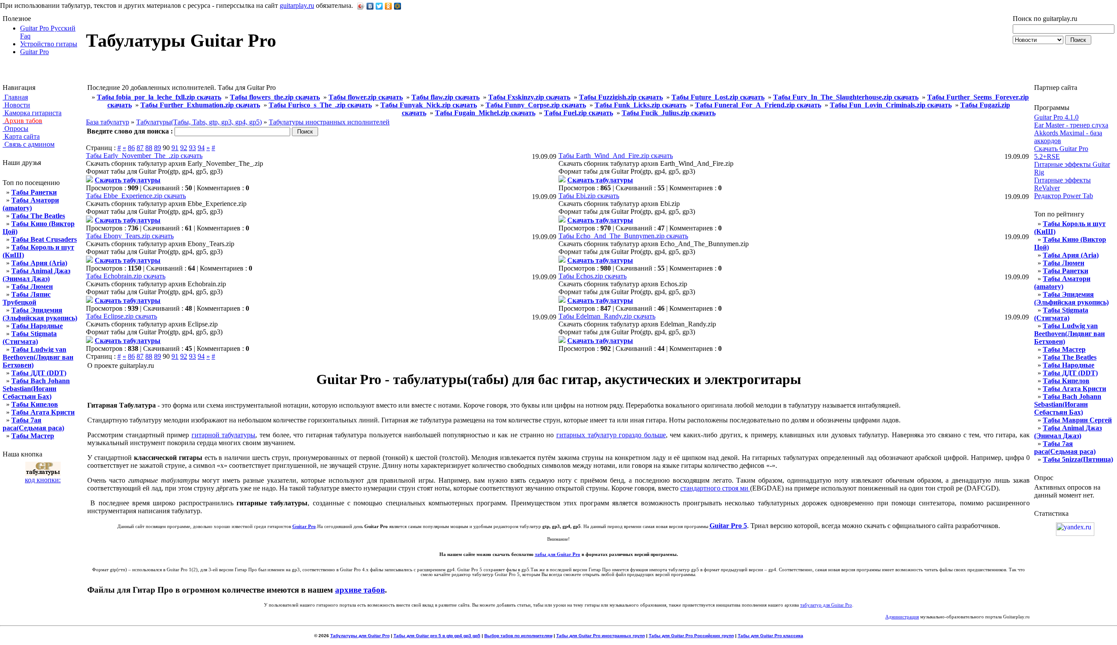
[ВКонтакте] (370, 6)
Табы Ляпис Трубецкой (27, 298)
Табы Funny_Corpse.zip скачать (536, 105)
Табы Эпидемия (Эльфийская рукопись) (40, 314)
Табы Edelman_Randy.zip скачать (606, 316)
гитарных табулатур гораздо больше (611, 435)
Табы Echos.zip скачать (592, 276)
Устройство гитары (48, 44)
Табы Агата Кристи (43, 412)
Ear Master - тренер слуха (1071, 125)
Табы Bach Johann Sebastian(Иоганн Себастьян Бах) (36, 388)
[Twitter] (379, 6)
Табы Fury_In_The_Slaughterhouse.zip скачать (845, 97)
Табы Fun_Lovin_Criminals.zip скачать (891, 105)
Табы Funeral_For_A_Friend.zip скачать (758, 105)
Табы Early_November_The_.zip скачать (144, 155)
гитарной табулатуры (224, 435)
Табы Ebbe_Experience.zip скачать (136, 195)
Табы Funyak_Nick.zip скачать (428, 105)
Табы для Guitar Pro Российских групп (691, 635)
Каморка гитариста (32, 113)
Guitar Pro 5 (728, 525)
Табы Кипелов (34, 404)
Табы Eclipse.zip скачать (121, 316)
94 (201, 147)
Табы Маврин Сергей (1077, 420)
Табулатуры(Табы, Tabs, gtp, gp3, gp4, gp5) (199, 122)
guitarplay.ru (297, 5)
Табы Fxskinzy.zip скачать (529, 97)
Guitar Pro (34, 51)
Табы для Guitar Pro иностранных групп (600, 635)
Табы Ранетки (34, 192)
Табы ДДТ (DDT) (38, 373)
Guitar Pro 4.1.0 (1056, 117)
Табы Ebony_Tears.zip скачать (130, 236)
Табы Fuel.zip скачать (578, 113)
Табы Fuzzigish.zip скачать (621, 97)
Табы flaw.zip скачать (445, 97)
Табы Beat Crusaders (44, 239)
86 (131, 147)
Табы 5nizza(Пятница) (1078, 459)
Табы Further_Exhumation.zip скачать (200, 105)
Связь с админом (29, 144)
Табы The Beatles (38, 216)
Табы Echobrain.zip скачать (125, 276)
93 (192, 147)
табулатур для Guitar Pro (826, 605)
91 (174, 147)
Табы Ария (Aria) (39, 263)
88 (148, 147)
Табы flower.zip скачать (366, 97)
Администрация (902, 616)
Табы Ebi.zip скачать (588, 195)
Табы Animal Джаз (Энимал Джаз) (36, 274)
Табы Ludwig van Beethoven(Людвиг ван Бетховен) (38, 357)
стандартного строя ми (715, 488)
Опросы (15, 128)
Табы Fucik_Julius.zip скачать (669, 113)
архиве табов (360, 589)
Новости (16, 105)
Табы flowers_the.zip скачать (275, 97)
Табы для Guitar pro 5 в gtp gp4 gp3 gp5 (437, 635)
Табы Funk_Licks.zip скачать (640, 105)
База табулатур (107, 122)
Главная (15, 97)
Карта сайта (21, 136)
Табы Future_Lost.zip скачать (718, 97)
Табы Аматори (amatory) (31, 204)
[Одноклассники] (388, 6)
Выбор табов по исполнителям (518, 635)
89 (157, 147)
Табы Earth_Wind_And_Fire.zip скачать (615, 155)
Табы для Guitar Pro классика (770, 635)
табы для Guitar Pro (557, 554)
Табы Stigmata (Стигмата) (30, 337)
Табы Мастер (32, 435)
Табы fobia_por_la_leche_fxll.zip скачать (159, 97)
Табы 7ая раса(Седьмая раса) (33, 424)
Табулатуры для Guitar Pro (360, 635)
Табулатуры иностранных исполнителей (329, 122)
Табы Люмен (32, 286)
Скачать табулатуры (128, 180)
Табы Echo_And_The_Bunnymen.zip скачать (623, 236)
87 (140, 147)
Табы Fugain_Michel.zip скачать (485, 113)
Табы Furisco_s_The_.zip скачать (320, 105)
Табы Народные (37, 325)
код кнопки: (43, 480)
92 (183, 147)
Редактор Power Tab (1063, 195)
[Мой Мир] (397, 6)
